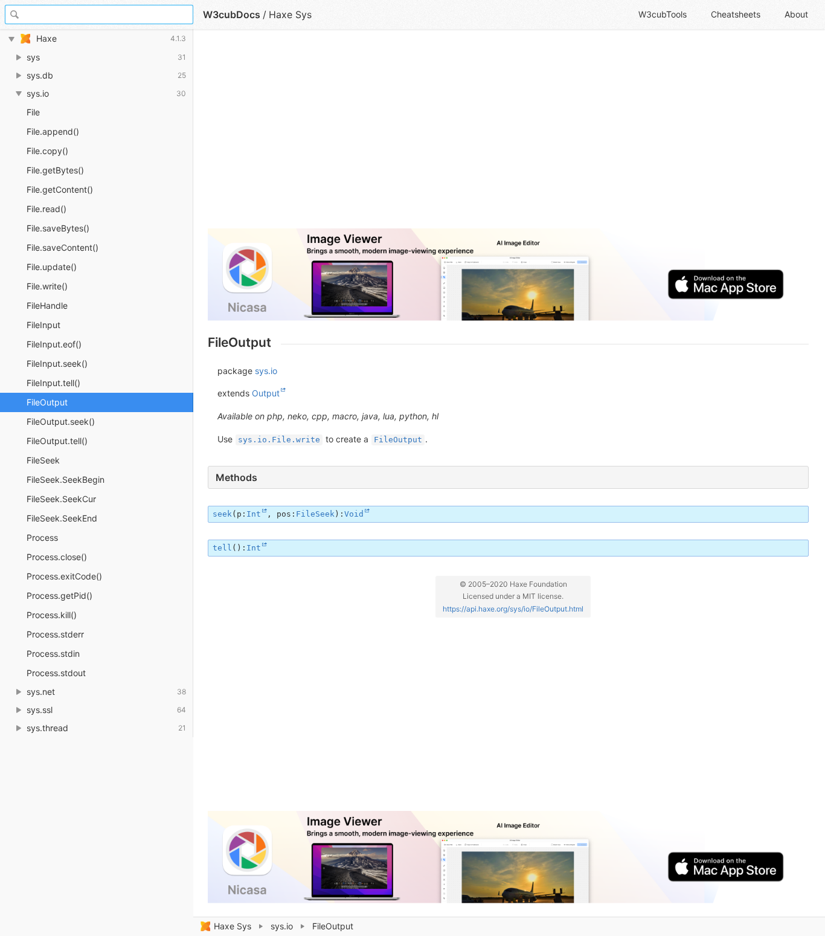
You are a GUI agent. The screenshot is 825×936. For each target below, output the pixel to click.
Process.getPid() (59, 595)
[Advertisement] (508, 134)
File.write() (47, 286)
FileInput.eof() (54, 344)
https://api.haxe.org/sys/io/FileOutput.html (513, 608)
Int (253, 513)
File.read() (46, 209)
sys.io (282, 926)
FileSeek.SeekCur (61, 499)
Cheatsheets (735, 14)
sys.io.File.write (279, 439)
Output (266, 393)
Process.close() (57, 557)
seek (222, 513)
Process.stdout (56, 673)
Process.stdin (53, 653)
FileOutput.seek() (61, 421)
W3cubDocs (231, 14)
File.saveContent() (62, 247)
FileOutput (47, 402)
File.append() (53, 131)
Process (42, 537)
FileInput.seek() (57, 363)
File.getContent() (60, 189)
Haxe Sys (232, 926)
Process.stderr (55, 634)
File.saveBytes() (58, 228)
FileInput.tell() (53, 383)
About (796, 14)
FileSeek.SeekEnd (62, 518)
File (33, 112)
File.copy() (47, 151)
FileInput (43, 325)
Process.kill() (52, 615)
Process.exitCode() (64, 576)
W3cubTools (662, 14)
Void (354, 513)
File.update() (52, 267)
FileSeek (43, 460)
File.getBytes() (55, 170)
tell (222, 547)
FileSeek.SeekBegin (65, 479)
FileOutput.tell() (57, 441)
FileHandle (47, 305)
